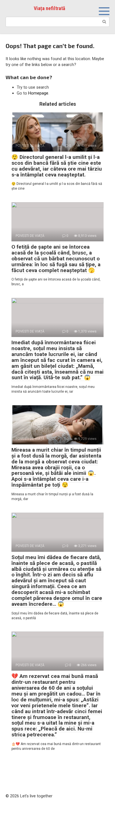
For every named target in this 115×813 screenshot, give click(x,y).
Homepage (38, 93)
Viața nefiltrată (49, 8)
